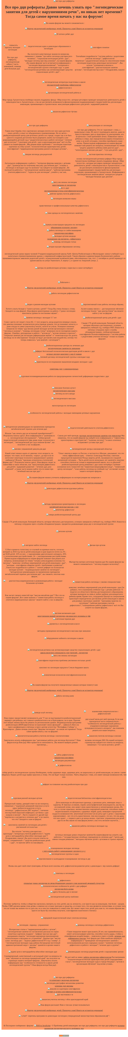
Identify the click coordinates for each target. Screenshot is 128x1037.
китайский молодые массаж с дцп (64, 507)
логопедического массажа (64, 391)
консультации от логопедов (64, 185)
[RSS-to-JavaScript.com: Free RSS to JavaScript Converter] (42, 1026)
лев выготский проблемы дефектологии (64, 85)
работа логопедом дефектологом (97, 957)
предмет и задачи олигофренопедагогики (64, 992)
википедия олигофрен (64, 233)
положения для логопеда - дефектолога (64, 239)
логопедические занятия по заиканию (64, 348)
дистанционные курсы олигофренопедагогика (64, 191)
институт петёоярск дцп (73, 1028)
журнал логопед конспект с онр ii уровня (64, 354)
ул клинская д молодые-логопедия (64, 980)
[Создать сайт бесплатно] (64, 1036)
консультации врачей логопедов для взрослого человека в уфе (64, 616)
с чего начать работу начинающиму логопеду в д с (64, 851)
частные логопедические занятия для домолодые (100, 436)
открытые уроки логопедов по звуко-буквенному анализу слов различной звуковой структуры (64, 883)
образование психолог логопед (64, 227)
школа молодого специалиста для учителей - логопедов (64, 653)
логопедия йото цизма (64, 889)
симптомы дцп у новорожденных (64, 369)
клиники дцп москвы (64, 986)
